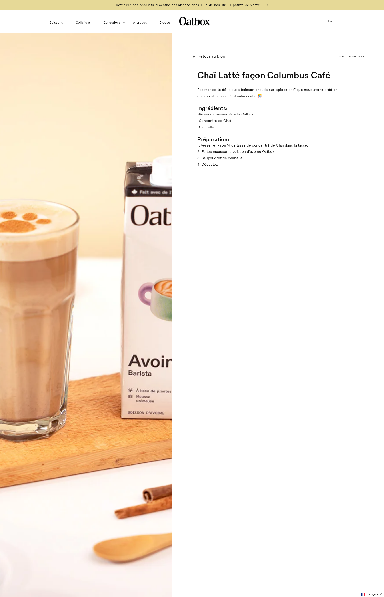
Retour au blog (211, 56)
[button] (59, 23)
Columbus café (243, 96)
